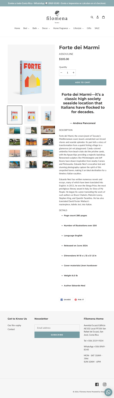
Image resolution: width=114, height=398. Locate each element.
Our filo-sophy (14, 325)
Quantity (63, 67)
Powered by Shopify (99, 392)
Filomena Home (85, 392)
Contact (11, 329)
